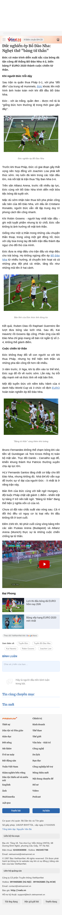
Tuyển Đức (23, 643)
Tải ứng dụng (11, 901)
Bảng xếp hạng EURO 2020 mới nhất (41, 619)
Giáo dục (6, 736)
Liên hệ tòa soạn (12, 836)
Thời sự (6, 724)
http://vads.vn (18, 890)
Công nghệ (38, 748)
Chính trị (37, 718)
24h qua (6, 802)
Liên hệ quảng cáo (13, 870)
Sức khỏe (7, 748)
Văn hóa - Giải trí (42, 742)
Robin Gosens (28, 649)
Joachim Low (45, 649)
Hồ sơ (36, 784)
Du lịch (36, 754)
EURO (56, 387)
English (6, 784)
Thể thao (37, 730)
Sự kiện (46, 810)
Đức (39, 86)
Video (36, 790)
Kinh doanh (39, 724)
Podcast (37, 796)
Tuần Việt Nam (10, 766)
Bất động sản (9, 760)
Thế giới (37, 736)
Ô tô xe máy (8, 754)
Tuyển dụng (51, 901)
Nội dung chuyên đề (43, 778)
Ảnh (4, 790)
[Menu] (4, 39)
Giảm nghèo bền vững (13, 772)
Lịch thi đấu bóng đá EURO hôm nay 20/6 (41, 602)
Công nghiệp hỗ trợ (43, 766)
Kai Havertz (11, 649)
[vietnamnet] (14, 41)
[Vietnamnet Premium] (9, 719)
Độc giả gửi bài (32, 901)
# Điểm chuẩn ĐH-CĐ (33, 40)
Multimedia (8, 796)
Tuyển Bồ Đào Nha (42, 643)
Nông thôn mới (41, 772)
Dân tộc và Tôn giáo (12, 730)
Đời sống (7, 742)
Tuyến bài (16, 810)
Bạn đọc (37, 760)
